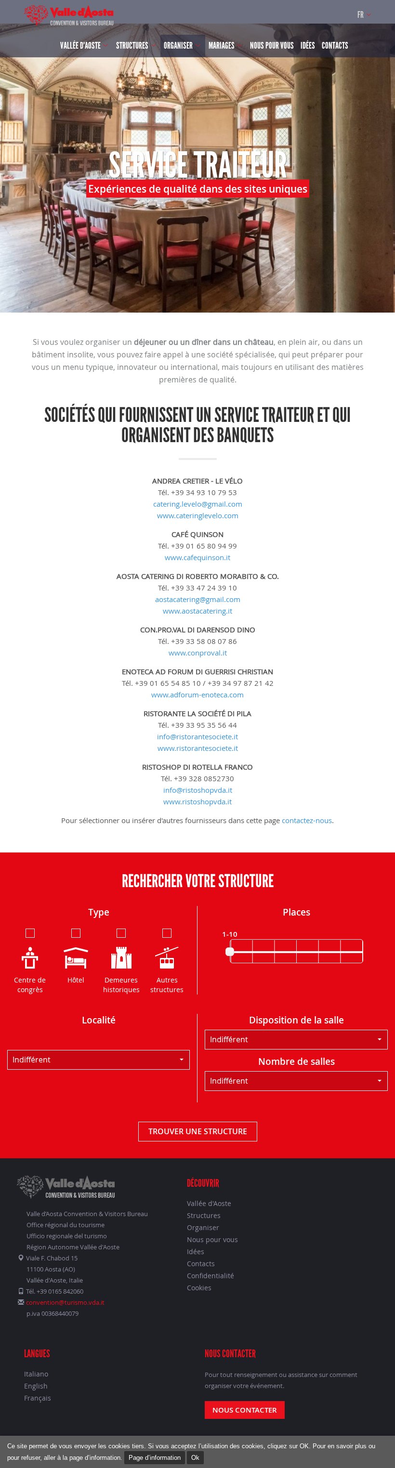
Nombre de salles (296, 1061)
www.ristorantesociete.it (198, 748)
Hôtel (75, 979)
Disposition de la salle (296, 1020)
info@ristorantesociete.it (197, 736)
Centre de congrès (30, 984)
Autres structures (167, 984)
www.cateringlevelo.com (197, 515)
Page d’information (155, 1457)
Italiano (36, 1373)
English (36, 1385)
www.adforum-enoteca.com (197, 694)
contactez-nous (307, 820)
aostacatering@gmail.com (197, 599)
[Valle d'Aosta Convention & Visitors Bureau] (69, 15)
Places (296, 912)
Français (37, 1397)
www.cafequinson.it (197, 557)
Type (98, 912)
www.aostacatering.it (197, 611)
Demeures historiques (121, 984)
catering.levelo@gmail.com (197, 504)
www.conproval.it (198, 652)
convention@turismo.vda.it (65, 1302)
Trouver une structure (197, 1131)
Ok (195, 1457)
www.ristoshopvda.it (197, 801)
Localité (99, 1020)
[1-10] (229, 951)
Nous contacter (244, 1410)
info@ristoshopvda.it (197, 790)
